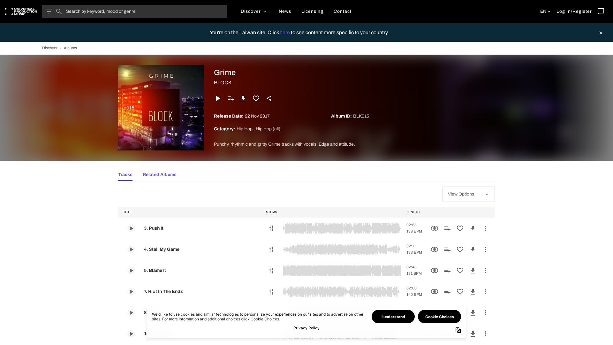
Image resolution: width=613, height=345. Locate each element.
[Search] (59, 11)
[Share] (269, 98)
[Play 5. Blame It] (131, 270)
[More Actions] (485, 228)
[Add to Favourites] (256, 98)
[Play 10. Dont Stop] (131, 333)
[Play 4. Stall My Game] (131, 249)
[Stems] (271, 228)
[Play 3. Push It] (131, 228)
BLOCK (223, 82)
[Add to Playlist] (230, 98)
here (285, 32)
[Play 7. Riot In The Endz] (131, 291)
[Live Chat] (601, 11)
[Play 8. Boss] (131, 312)
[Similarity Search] (434, 228)
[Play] (218, 98)
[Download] (243, 98)
